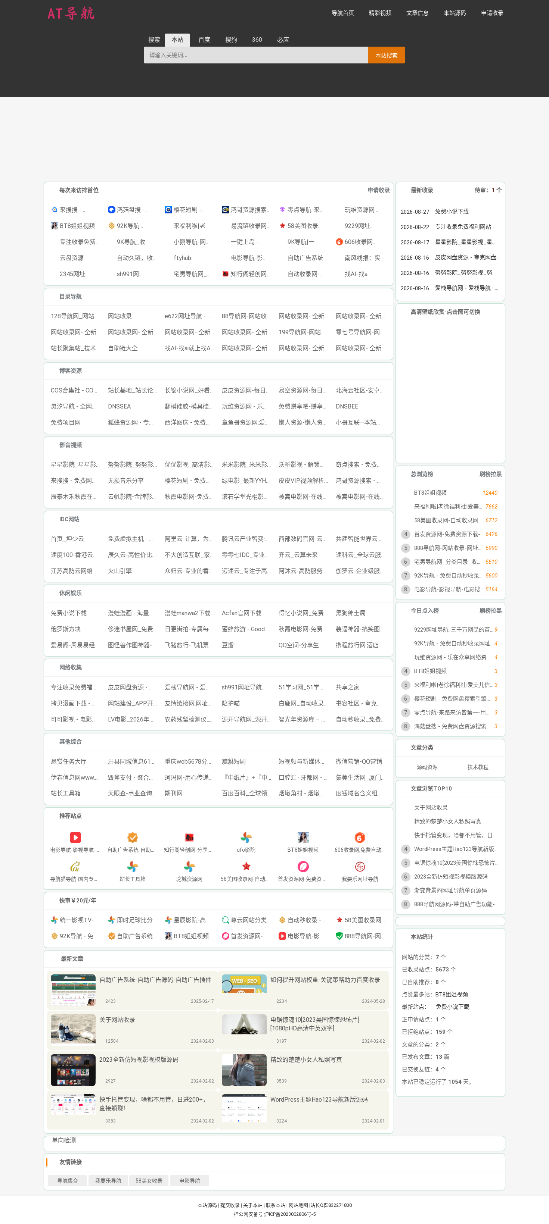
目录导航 (70, 296)
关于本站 (253, 1205)
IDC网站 (69, 519)
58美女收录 (149, 1181)
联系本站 (275, 1205)
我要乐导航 (108, 1181)
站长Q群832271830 (331, 1205)
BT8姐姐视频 (451, 994)
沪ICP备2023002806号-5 (290, 1214)
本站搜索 (386, 55)
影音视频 (70, 445)
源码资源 (427, 767)
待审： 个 (488, 190)
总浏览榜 (422, 474)
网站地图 (298, 1205)
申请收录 (378, 190)
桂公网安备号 (249, 1214)
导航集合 (67, 1181)
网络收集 (70, 667)
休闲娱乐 (70, 593)
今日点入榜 (425, 610)
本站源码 (207, 1205)
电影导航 (189, 1181)
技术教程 (478, 767)
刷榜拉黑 (491, 474)
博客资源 (70, 370)
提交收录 (230, 1205)
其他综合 (70, 741)
